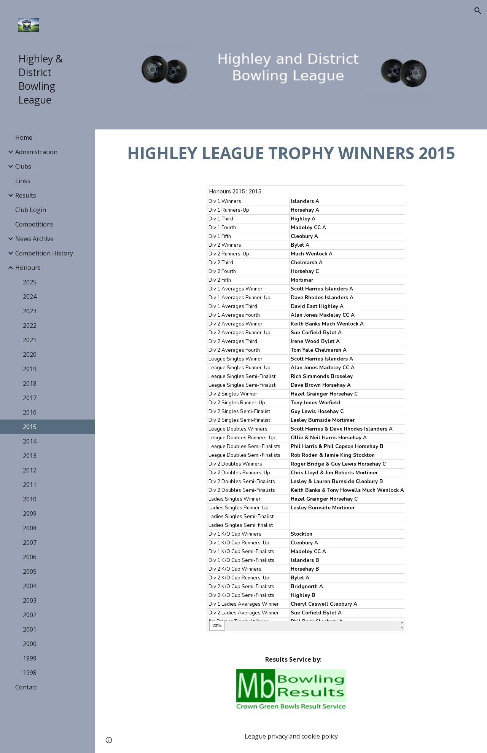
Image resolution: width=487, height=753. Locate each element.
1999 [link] (30, 658)
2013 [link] (30, 455)
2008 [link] (30, 528)
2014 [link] (30, 441)
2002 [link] (30, 615)
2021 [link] (30, 340)
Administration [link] (36, 152)
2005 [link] (30, 571)
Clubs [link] (23, 166)
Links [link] (22, 181)
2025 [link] (30, 282)
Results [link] (25, 195)
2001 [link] (30, 629)
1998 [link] (30, 672)
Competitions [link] (34, 224)
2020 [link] (30, 354)
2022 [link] (30, 325)
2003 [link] (30, 600)
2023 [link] (30, 311)
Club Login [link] (30, 210)
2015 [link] (30, 427)
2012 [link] (30, 470)
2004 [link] (30, 586)
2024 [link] (30, 296)
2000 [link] (30, 644)
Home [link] (23, 137)
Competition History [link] (44, 253)
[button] (478, 11)
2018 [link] (30, 383)
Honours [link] (28, 267)
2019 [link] (30, 369)
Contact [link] (26, 687)
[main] (291, 153)
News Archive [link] (34, 239)
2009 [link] (30, 513)
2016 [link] (30, 412)
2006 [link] (30, 557)
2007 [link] (30, 542)
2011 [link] (30, 484)
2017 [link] (30, 398)
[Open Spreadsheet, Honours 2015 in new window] (391, 195)
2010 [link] (30, 499)
